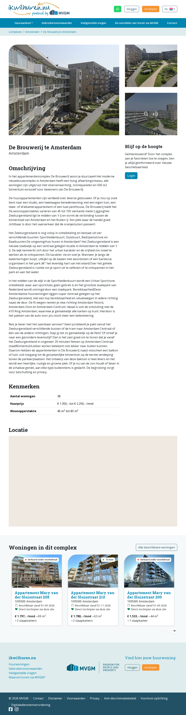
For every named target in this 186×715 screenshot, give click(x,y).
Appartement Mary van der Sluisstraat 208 (36, 594)
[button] (169, 9)
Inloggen (132, 9)
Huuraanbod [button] (23, 23)
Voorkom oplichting (154, 698)
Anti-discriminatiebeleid (120, 698)
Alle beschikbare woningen (156, 547)
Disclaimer (55, 698)
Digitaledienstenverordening (30, 705)
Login (131, 176)
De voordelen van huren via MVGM (136, 23)
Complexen (15, 32)
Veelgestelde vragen (93, 23)
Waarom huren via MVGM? (27, 677)
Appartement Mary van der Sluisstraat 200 (149, 594)
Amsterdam (32, 32)
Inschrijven (150, 9)
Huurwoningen (19, 664)
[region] (93, 481)
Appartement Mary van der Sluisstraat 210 (92, 594)
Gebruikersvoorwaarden (57, 23)
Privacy (95, 698)
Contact (172, 23)
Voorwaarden (76, 698)
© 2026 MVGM (19, 698)
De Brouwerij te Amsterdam (59, 32)
